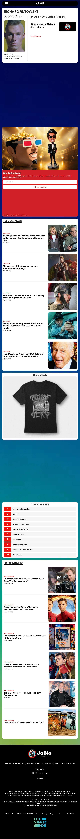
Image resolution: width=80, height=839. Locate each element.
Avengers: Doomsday (21, 509)
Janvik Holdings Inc (39, 793)
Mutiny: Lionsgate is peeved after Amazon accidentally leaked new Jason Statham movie (23, 325)
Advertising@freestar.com (48, 805)
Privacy (40, 779)
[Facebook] (40, 773)
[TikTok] (47, 773)
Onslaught (17, 539)
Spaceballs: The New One (22, 550)
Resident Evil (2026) (20, 529)
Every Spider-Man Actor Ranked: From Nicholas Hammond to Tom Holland (22, 665)
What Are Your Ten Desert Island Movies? (24, 722)
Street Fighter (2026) (21, 524)
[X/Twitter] (36, 773)
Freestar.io (40, 803)
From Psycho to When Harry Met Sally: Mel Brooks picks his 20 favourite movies (23, 355)
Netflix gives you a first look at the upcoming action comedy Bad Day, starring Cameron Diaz (24, 238)
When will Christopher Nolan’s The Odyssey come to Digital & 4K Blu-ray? (23, 296)
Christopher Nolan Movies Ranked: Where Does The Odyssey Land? (24, 580)
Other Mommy (18, 534)
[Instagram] (43, 773)
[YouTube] (33, 773)
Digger (15, 514)
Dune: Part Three (19, 519)
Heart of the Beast (20, 545)
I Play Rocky (17, 555)
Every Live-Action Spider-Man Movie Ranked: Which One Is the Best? (21, 608)
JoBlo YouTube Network (67, 793)
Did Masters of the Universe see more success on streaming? (21, 267)
